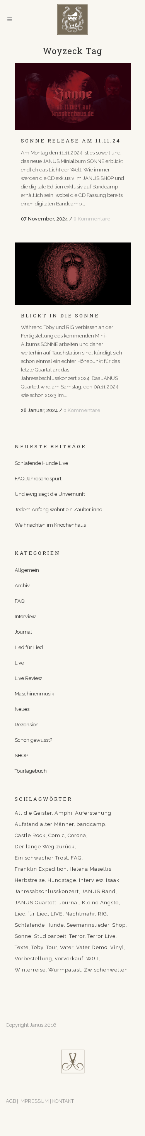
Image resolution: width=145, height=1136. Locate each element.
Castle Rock (30, 835)
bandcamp (91, 824)
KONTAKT (63, 1101)
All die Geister (33, 813)
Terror (77, 936)
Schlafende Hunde (39, 925)
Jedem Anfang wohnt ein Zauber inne (58, 509)
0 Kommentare (92, 219)
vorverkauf (69, 958)
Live (19, 663)
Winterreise (30, 970)
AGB (11, 1101)
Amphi (63, 813)
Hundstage (62, 880)
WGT (92, 958)
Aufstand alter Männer (44, 824)
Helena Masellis (90, 869)
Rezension (27, 724)
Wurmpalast (64, 970)
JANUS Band (99, 891)
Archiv (22, 585)
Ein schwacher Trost (41, 858)
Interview (25, 616)
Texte (22, 947)
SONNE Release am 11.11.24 (71, 140)
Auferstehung (93, 813)
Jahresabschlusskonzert (47, 891)
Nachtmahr (80, 914)
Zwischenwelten (106, 970)
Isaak (112, 880)
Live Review (28, 678)
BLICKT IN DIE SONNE (60, 315)
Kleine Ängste (100, 902)
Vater (66, 947)
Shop (119, 925)
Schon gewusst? (33, 740)
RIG (102, 914)
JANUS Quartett (35, 902)
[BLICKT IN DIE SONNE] (73, 273)
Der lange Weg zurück (45, 846)
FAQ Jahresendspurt (38, 479)
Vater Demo (91, 947)
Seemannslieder (88, 925)
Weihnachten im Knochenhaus (50, 525)
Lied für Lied (29, 647)
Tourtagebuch (31, 771)
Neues (22, 709)
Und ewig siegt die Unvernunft (50, 494)
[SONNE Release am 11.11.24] (73, 96)
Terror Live (101, 936)
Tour (51, 947)
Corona (77, 835)
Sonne (23, 936)
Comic (56, 835)
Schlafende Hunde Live (41, 463)
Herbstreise (30, 880)
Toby (37, 947)
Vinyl (117, 947)
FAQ (19, 601)
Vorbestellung (33, 958)
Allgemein (27, 570)
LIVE (57, 914)
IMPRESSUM (34, 1101)
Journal (23, 632)
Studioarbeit (50, 936)
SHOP (21, 755)
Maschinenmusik (34, 694)
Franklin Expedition (41, 869)
